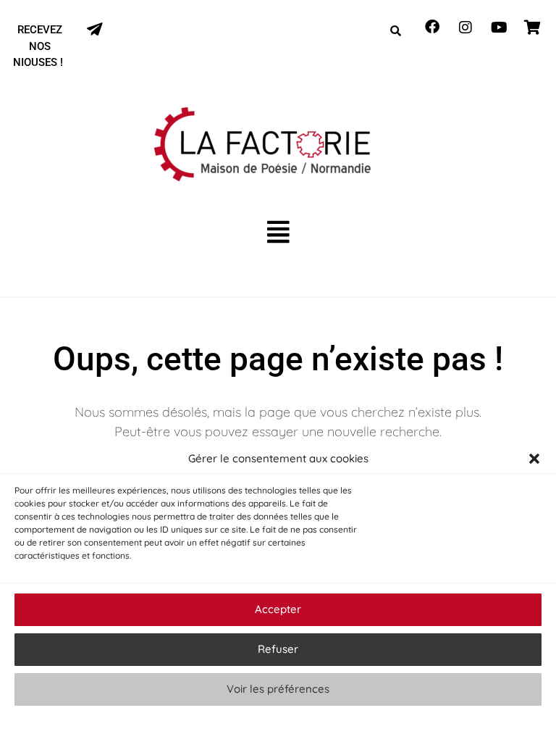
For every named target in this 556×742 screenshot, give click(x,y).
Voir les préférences (278, 689)
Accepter (278, 609)
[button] (534, 458)
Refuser (278, 649)
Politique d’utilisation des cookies (270, 723)
